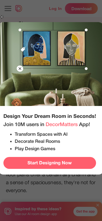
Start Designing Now (49, 162)
